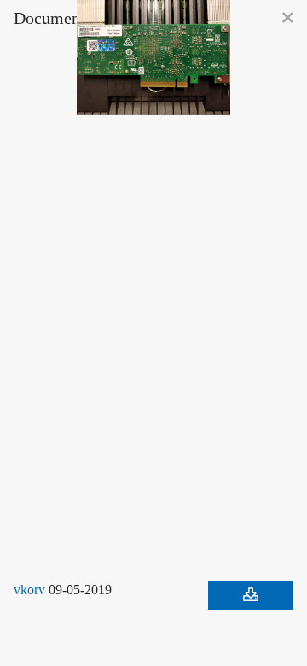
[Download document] (250, 595)
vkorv (31, 590)
